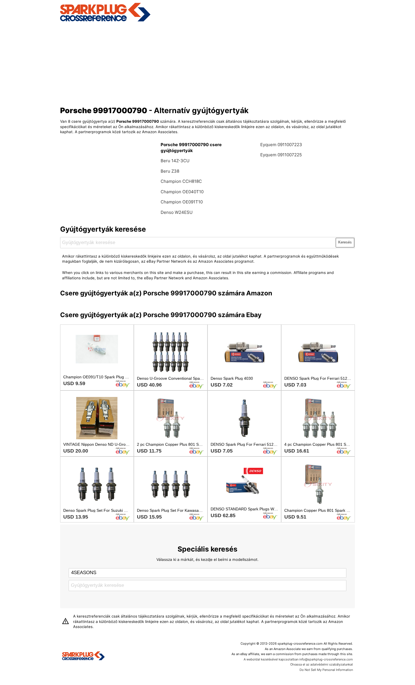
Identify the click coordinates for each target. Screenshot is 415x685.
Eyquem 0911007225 (281, 154)
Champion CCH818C (181, 181)
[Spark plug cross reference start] (83, 656)
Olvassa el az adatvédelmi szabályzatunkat (321, 664)
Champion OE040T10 (182, 191)
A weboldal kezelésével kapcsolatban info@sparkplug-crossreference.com (298, 659)
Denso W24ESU (177, 212)
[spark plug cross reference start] (105, 20)
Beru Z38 (170, 171)
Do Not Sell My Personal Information (326, 670)
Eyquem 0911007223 (281, 144)
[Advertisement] (207, 62)
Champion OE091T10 (182, 202)
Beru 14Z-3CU (175, 160)
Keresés (345, 242)
